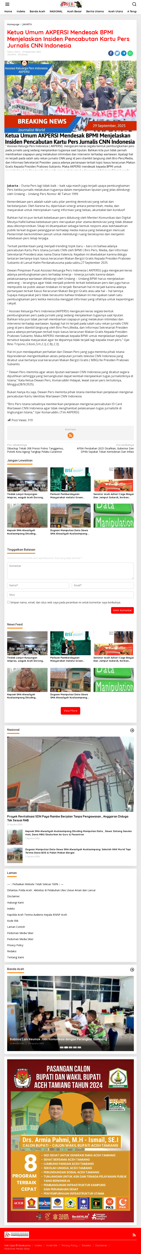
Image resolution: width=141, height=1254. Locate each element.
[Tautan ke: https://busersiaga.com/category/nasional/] (132, 730)
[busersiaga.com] (71, 4)
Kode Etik (12, 920)
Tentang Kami (15, 957)
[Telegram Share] (123, 53)
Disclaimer (13, 896)
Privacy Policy (15, 945)
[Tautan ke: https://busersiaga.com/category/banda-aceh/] (132, 969)
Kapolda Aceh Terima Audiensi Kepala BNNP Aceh (37, 914)
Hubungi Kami (15, 902)
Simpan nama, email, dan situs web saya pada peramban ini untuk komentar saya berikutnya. (65, 602)
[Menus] (7, 4)
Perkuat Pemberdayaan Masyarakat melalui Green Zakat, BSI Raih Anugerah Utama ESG (70, 496)
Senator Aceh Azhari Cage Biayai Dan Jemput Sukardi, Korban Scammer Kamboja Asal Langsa (113, 496)
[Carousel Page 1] (62, 1047)
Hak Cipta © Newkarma (17, 1245)
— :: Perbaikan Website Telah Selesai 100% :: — (35, 884)
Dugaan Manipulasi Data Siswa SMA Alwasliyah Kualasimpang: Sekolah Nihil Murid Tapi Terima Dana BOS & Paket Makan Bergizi (70, 532)
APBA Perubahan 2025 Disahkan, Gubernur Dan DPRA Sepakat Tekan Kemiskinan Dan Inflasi (105, 448)
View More (70, 710)
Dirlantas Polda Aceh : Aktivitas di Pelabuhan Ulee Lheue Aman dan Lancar (51, 890)
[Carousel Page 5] (79, 1047)
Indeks (11, 908)
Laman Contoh (16, 927)
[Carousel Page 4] (75, 1047)
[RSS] (70, 435)
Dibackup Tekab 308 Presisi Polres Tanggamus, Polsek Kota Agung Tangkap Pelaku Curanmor (35, 448)
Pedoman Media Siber (20, 933)
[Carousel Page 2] (66, 1047)
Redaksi (11, 951)
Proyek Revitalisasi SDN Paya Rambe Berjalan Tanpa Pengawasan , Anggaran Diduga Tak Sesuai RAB (67, 818)
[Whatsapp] (130, 53)
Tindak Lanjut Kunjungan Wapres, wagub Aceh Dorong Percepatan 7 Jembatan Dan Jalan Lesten (25, 496)
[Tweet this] (117, 53)
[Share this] (111, 53)
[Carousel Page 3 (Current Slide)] (70, 1047)
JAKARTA (11, 54)
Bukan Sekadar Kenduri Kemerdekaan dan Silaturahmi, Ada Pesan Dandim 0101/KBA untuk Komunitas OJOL (69, 1037)
